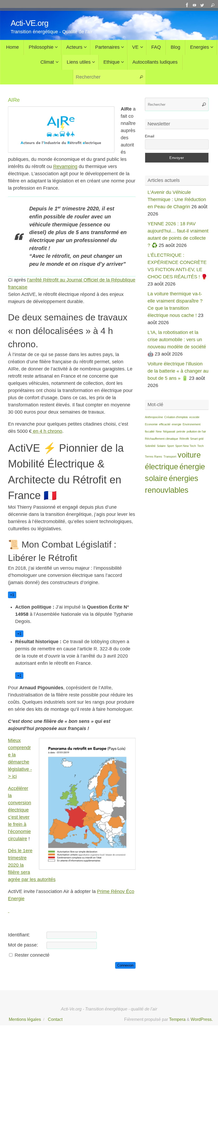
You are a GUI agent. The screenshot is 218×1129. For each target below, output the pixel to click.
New (159, 431)
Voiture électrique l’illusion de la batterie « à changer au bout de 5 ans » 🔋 (178, 371)
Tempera (177, 1019)
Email (149, 136)
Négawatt (169, 431)
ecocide (194, 417)
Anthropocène (154, 417)
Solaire (161, 445)
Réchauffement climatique (161, 438)
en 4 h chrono (47, 431)
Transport (170, 456)
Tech (200, 445)
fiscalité (149, 431)
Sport (170, 445)
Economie (151, 424)
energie (176, 424)
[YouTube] (194, 5)
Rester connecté (32, 955)
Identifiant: (19, 935)
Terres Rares (153, 456)
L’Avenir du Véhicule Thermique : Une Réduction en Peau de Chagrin (177, 199)
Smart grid (196, 438)
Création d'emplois (176, 417)
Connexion (125, 965)
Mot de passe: (23, 945)
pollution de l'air (196, 431)
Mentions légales (25, 1019)
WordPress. (202, 1019)
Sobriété (150, 445)
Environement (191, 424)
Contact (55, 1019)
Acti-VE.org (29, 23)
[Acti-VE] (202, 5)
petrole (181, 431)
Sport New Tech (185, 445)
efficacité (164, 424)
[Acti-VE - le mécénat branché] (187, 5)
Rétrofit (184, 438)
